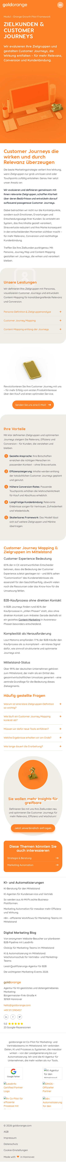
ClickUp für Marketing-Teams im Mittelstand (29, 947)
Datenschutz (11, 1143)
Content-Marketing (29, 619)
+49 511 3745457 (12, 1010)
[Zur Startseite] (15, 5)
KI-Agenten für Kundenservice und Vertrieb (28, 894)
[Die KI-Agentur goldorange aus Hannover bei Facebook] (12, 1016)
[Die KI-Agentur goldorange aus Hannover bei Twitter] (19, 1016)
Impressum (10, 1137)
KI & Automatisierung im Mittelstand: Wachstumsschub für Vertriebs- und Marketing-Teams (31, 957)
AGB (6, 1131)
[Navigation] (60, 5)
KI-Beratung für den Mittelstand (22, 888)
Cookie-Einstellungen (16, 1150)
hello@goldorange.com (17, 1005)
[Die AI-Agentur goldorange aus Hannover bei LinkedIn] (6, 1016)
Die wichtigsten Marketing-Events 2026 (26, 971)
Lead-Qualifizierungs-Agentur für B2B (25, 966)
